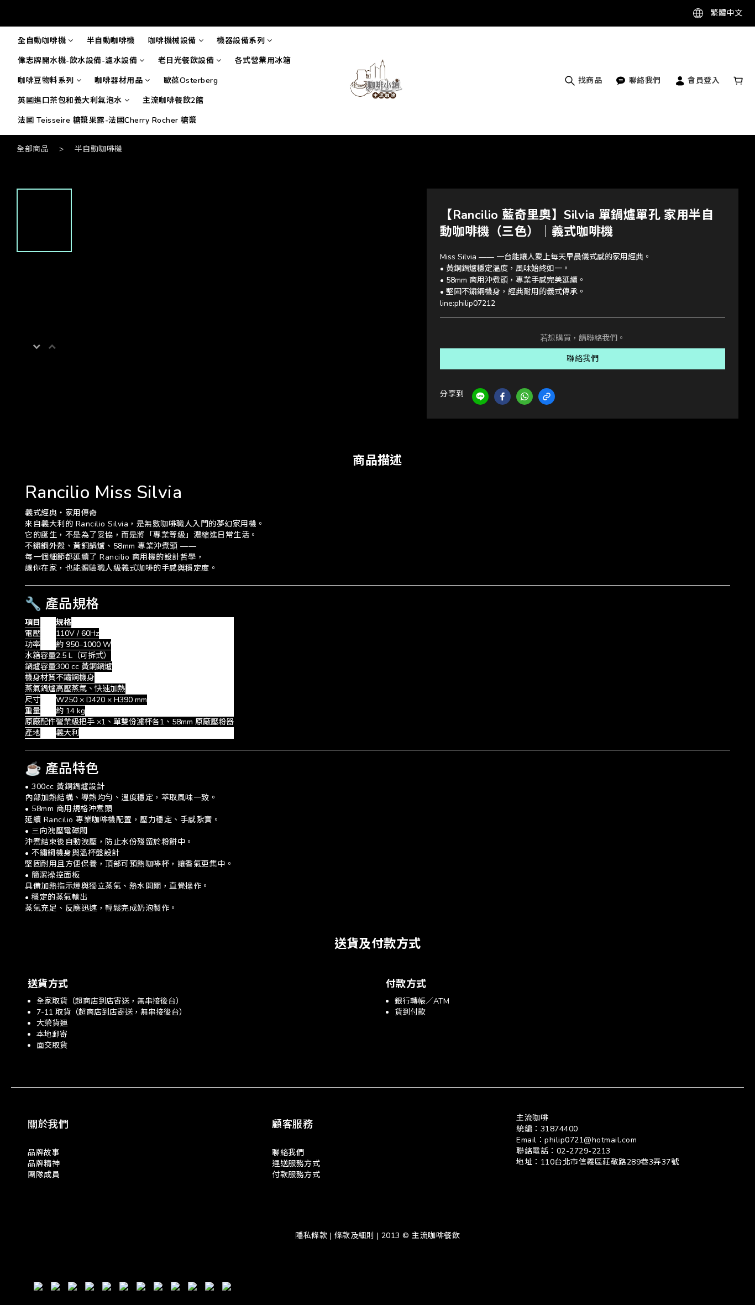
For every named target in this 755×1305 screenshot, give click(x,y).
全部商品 (33, 149)
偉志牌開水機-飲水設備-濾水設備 (77, 60)
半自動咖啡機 (111, 40)
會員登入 (702, 80)
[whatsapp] (524, 396)
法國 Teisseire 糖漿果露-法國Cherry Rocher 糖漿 (107, 120)
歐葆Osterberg (191, 80)
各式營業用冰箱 (263, 60)
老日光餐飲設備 (186, 60)
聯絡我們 (583, 358)
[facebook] (502, 396)
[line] (480, 396)
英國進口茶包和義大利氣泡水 (70, 100)
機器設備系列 (241, 40)
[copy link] (546, 396)
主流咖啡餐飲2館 (173, 100)
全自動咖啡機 (42, 40)
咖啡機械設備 (172, 40)
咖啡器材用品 (119, 80)
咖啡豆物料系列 (46, 80)
